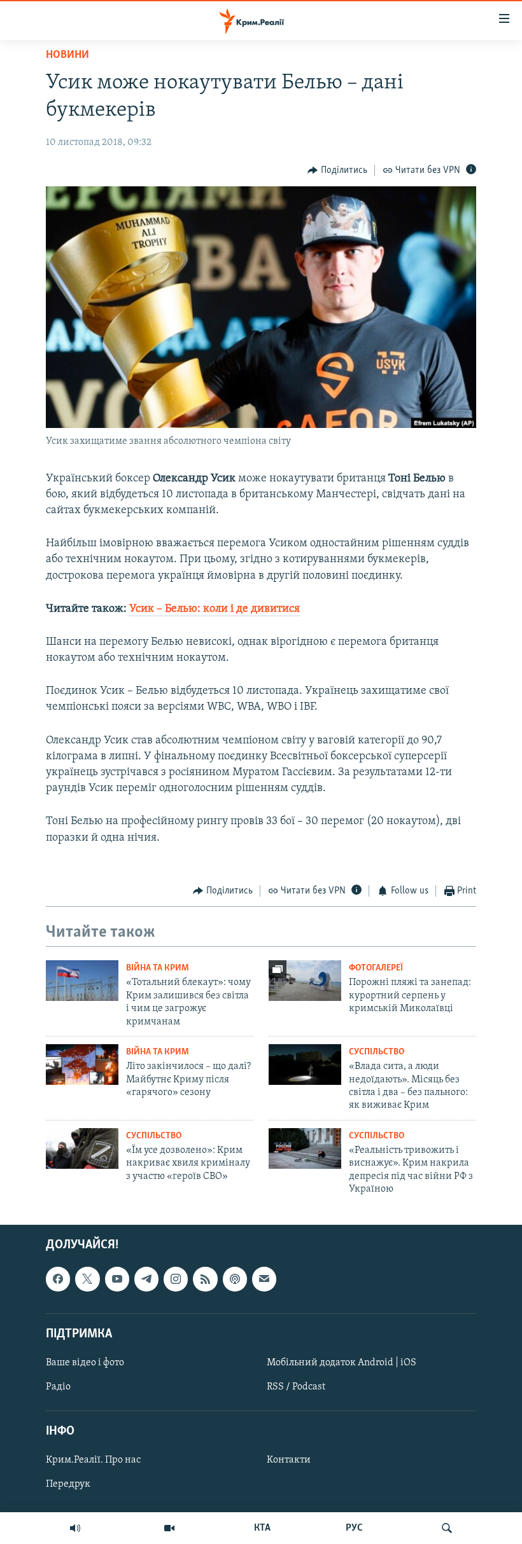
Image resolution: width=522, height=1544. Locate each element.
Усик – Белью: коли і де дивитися (214, 609)
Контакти (289, 1461)
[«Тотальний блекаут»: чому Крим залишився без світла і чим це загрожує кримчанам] (82, 980)
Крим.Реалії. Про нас (93, 1461)
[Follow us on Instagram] (176, 1279)
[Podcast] (235, 1279)
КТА (262, 1528)
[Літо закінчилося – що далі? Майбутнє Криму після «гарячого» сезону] (82, 1064)
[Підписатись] (264, 1279)
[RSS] (205, 1279)
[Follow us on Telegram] (146, 1279)
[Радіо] (75, 1528)
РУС (354, 1528)
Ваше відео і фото (85, 1363)
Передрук (68, 1485)
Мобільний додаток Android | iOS (341, 1363)
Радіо (58, 1387)
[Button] (337, 170)
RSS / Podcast (296, 1387)
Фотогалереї (376, 968)
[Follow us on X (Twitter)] (87, 1279)
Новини (67, 55)
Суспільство (376, 1052)
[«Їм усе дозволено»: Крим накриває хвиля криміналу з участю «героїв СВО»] (82, 1148)
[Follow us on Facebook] (58, 1279)
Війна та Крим (157, 968)
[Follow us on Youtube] (117, 1279)
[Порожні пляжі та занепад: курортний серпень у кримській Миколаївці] (305, 980)
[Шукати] (447, 1528)
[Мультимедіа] (169, 1528)
